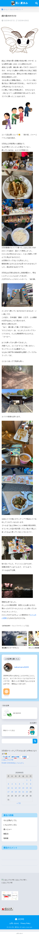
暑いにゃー (7, 829)
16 (31, 788)
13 (19, 788)
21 (23, 792)
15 (27, 788)
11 (12, 788)
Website (6, 695)
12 (16, 788)
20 (19, 792)
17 (8, 792)
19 (16, 792)
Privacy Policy (25, 923)
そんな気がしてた (10, 820)
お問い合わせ (14, 923)
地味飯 (5, 838)
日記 (27, 626)
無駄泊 (5, 834)
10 (8, 788)
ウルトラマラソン (18, 626)
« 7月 (19, 803)
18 (12, 792)
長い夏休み (21, 3)
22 (27, 792)
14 (23, 788)
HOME (20, 919)
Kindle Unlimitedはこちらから (13, 763)
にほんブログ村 (7, 760)
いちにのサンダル (10, 825)
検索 (35, 741)
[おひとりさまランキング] (7, 909)
